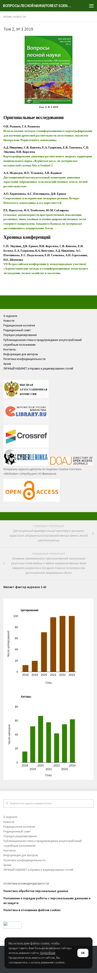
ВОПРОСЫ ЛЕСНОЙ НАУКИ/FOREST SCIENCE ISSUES (38, 5)
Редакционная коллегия (19, 325)
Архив (7, 16)
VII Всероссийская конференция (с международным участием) (44, 264)
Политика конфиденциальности (24, 359)
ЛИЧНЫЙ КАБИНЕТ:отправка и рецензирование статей (38, 368)
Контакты (9, 349)
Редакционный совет (17, 330)
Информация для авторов (20, 354)
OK (83, 953)
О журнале (10, 316)
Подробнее (47, 953)
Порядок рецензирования (20, 335)
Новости (19, 16)
